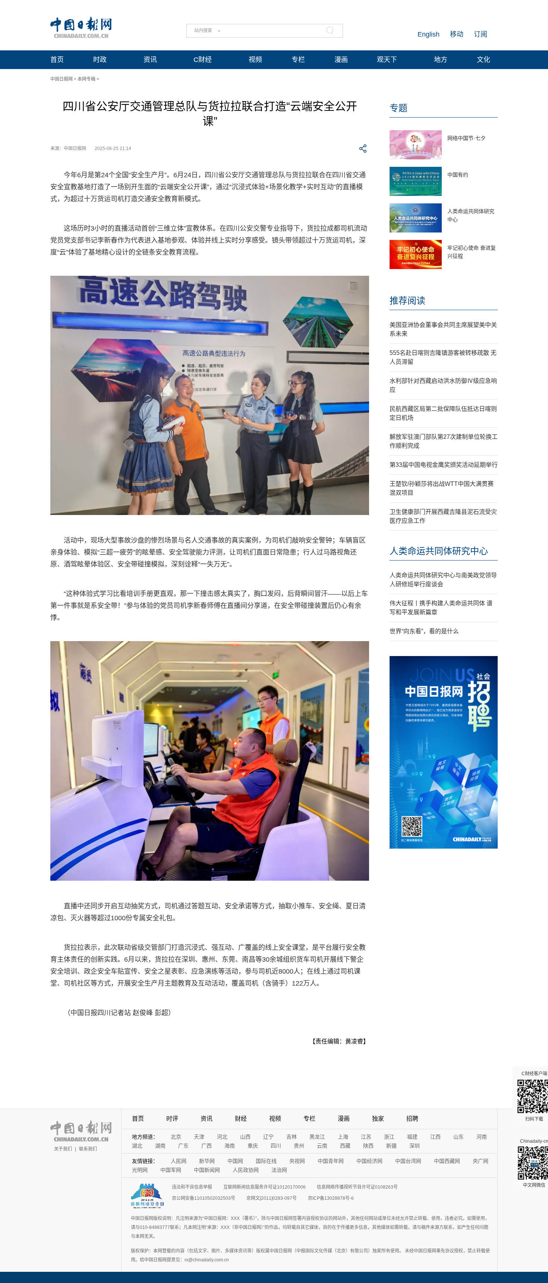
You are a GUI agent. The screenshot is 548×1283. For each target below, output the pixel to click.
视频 (255, 59)
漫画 (341, 59)
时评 (172, 1118)
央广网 (480, 1161)
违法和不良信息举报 (192, 1187)
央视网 (297, 1161)
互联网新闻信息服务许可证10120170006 (264, 1187)
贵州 (299, 1146)
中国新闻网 (207, 1170)
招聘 (412, 1118)
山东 (458, 1137)
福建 (412, 1137)
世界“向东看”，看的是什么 (424, 631)
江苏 (366, 1137)
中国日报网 (61, 79)
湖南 (160, 1146)
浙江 (389, 1137)
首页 (57, 59)
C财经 (202, 59)
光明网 (140, 1170)
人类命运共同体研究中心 (439, 551)
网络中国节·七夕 (466, 138)
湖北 (137, 1146)
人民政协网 (246, 1170)
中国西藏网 (447, 1161)
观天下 (387, 59)
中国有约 (457, 175)
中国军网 (170, 1170)
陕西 (368, 1146)
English (429, 34)
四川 (276, 1146)
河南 (481, 1137)
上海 (343, 1137)
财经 (241, 1118)
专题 (398, 108)
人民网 (178, 1161)
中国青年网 (331, 1161)
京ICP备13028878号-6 (331, 1198)
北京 (176, 1137)
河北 (222, 1137)
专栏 (298, 59)
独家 (378, 1118)
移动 (456, 34)
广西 (206, 1146)
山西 (245, 1137)
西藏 (345, 1146)
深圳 (414, 1146)
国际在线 (266, 1161)
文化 (483, 59)
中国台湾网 (408, 1161)
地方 (440, 59)
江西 (435, 1137)
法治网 (279, 1170)
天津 (199, 1137)
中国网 (235, 1161)
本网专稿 (86, 79)
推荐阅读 (407, 301)
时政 (100, 59)
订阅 (480, 34)
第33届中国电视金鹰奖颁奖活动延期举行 (444, 465)
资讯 (150, 59)
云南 (322, 1146)
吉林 (291, 1137)
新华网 (207, 1161)
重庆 (253, 1146)
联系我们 (88, 1149)
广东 (183, 1146)
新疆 (391, 1146)
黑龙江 (317, 1137)
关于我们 (63, 1149)
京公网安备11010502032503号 (203, 1198)
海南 (229, 1146)
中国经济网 (369, 1161)
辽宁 (268, 1137)
